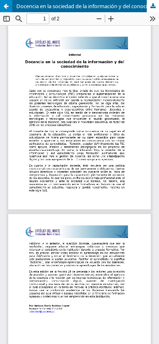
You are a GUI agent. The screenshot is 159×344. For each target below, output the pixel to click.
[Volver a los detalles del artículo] (6, 6)
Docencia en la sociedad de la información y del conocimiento (87, 6)
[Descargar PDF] (153, 6)
